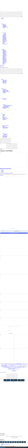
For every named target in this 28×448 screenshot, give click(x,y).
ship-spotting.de (1, 66)
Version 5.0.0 (14, 370)
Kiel (3, 116)
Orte (1, 113)
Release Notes (4, 82)
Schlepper (4, 61)
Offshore (17, 366)
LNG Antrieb (20, 365)
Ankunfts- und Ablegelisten (6, 125)
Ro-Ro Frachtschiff (9, 367)
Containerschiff (18, 363)
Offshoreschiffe (4, 59)
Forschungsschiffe (5, 34)
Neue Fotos (2, 18)
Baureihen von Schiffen (5, 90)
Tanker (3, 42)
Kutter (4, 33)
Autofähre (3, 363)
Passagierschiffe (4, 39)
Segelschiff (22, 367)
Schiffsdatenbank (4, 89)
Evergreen (26, 363)
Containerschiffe (4, 26)
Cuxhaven (4, 114)
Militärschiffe (4, 58)
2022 (1, 363)
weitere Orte (4, 119)
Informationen (4, 365)
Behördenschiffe (4, 25)
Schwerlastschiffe (5, 41)
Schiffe (2, 88)
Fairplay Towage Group (2, 364)
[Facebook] (6, 5)
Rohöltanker (12, 367)
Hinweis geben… (5, 81)
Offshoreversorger (25, 366)
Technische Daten (11, 368)
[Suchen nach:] (3, 148)
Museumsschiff (12, 366)
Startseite (2, 79)
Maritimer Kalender (5, 136)
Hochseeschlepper (26, 364)
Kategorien (2, 49)
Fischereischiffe (4, 53)
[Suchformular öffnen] (5, 140)
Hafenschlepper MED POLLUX (5, 168)
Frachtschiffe (4, 35)
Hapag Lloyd (21, 364)
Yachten (3, 43)
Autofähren (4, 27)
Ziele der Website (4, 80)
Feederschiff (5, 364)
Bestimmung (4, 92)
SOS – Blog (4, 135)
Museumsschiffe (4, 38)
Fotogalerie (4, 104)
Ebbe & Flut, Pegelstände (5, 127)
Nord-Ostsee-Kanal (5, 117)
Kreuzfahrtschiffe (4, 56)
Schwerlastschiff (18, 367)
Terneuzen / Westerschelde (5, 118)
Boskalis (11, 363)
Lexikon (4, 133)
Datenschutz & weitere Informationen (5, 444)
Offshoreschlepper (21, 366)
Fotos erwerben (4, 108)
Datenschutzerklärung (2, 447)
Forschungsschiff (8, 364)
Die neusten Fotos (5, 98)
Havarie (23, 364)
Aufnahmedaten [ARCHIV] (6, 106)
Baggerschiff (9, 363)
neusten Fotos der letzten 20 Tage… (8, 105)
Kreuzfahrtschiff (12, 365)
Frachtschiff (12, 364)
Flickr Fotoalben (4, 99)
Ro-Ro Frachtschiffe (5, 40)
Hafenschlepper (15, 364)
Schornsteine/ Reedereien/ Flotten (6, 91)
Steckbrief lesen (1, 175)
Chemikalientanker (14, 363)
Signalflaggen (5, 134)
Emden (3, 115)
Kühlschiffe (4, 36)
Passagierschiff (4, 367)
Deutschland (24, 363)
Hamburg (18, 364)
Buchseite (4, 126)
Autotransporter (4, 24)
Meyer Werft (5, 366)
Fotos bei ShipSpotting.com (6, 107)
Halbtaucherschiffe (5, 55)
